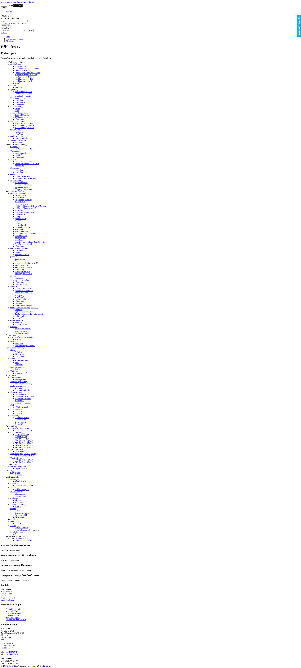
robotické (18, 303)
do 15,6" (18, 524)
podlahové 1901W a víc (24, 291)
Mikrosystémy (20, 380)
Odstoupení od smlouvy (14, 613)
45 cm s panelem (21, 183)
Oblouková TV (20, 420)
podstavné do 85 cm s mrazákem (27, 68)
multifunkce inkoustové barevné (27, 530)
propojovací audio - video (24, 485)
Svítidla (13, 509)
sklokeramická (20, 153)
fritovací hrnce (20, 195)
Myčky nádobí (15, 106)
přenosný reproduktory (23, 384)
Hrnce (12, 350)
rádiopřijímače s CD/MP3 (24, 397)
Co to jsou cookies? (13, 615)
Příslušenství (19, 475)
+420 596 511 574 (8, 598)
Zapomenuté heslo (8, 23)
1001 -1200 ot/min (22, 115)
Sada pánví (19, 365)
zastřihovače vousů (22, 255)
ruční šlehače (20, 214)
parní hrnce (19, 240)
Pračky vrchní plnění (18, 113)
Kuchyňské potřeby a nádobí (21, 337)
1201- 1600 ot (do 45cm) (24, 126)
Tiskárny (13, 526)
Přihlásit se (6, 16)
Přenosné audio (16, 392)
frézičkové (19, 253)
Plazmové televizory (17, 449)
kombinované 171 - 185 (24, 79)
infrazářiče (19, 318)
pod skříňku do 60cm (23, 176)
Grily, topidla (15, 473)
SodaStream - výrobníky (24, 244)
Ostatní (17, 369)
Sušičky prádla (15, 130)
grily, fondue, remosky (23, 200)
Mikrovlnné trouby (17, 98)
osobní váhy (19, 269)
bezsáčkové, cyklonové (23, 293)
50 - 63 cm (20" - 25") (23, 430)
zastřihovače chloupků (23, 267)
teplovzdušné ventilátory (24, 312)
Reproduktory (15, 409)
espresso (13, 327)
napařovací (19, 278)
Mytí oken (19, 344)
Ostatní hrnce (20, 356)
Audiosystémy (15, 377)
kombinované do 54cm (23, 94)
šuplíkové (18, 87)
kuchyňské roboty (21, 210)
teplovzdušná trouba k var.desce (27, 164)
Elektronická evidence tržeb (16, 620)
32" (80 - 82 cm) (21, 437)
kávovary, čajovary (22, 204)
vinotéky (18, 83)
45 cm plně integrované (23, 185)
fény (16, 261)
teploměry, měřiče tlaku (23, 274)
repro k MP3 (19, 413)
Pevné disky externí (17, 532)
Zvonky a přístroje (17, 504)
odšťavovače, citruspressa (24, 212)
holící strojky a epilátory (19, 248)
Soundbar (18, 411)
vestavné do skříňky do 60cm (26, 178)
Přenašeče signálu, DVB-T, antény (23, 454)
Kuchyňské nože (21, 373)
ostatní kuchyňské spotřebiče (25, 234)
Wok (17, 363)
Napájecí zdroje (16, 492)
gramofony (19, 388)
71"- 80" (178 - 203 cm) (24, 447)
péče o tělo (14, 257)
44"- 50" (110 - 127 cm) (24, 441)
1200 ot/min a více (22, 117)
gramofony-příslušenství (24, 390)
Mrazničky (14, 85)
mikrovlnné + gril (21, 102)
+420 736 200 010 (11, 654)
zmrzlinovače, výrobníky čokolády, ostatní (30, 242)
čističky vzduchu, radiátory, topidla (23, 308)
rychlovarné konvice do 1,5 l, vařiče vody (30, 206)
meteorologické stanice (23, 540)
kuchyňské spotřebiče (18, 193)
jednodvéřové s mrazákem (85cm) (27, 73)
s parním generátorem (23, 280)
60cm (17, 111)
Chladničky (14, 64)
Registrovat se (21, 23)
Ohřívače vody (15, 136)
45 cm (17, 109)
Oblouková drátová (22, 418)
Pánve (12, 358)
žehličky (13, 276)
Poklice (18, 339)
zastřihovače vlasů (22, 265)
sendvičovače (20, 202)
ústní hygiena (20, 259)
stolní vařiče (19, 229)
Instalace (13, 488)
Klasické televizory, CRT (19, 428)
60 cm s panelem (21, 187)
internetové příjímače (23, 403)
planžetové (19, 250)
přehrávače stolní (21, 407)
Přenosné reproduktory (18, 382)
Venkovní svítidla (21, 515)
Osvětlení (13, 479)
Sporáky (13, 90)
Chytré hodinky (21, 468)
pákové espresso (21, 331)
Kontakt (9, 12)
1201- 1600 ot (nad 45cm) (24, 128)
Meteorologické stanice (19, 538)
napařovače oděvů (22, 284)
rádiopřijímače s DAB (23, 399)
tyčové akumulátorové (23, 305)
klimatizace (19, 142)
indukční (18, 155)
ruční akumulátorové (22, 299)
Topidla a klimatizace (18, 140)
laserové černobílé (21, 528)
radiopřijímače (20, 394)
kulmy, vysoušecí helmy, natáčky (27, 263)
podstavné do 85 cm (22, 66)
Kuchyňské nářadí (17, 367)
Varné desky (15, 151)
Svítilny (13, 498)
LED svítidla (20, 517)
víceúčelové (19, 297)
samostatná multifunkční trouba (26, 162)
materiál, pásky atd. (22, 490)
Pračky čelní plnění (17, 121)
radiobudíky (19, 401)
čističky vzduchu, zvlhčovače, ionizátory (30, 314)
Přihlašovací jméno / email (10, 18)
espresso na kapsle (22, 333)
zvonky (18, 507)
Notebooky (14, 521)
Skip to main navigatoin (25, 2)
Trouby (13, 159)
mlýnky (18, 221)
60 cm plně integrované (23, 189)
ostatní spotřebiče (16, 320)
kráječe (17, 223)
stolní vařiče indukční (23, 231)
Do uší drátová (20, 422)
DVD (12, 405)
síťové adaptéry (21, 494)
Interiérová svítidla (22, 513)
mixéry (17, 217)
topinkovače (19, 198)
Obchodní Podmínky (13, 609)
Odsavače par (15, 174)
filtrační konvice (21, 236)
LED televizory (16, 432)
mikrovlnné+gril (21, 172)
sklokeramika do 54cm (23, 92)
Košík (4, 33)
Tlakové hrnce (20, 354)
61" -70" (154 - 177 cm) (24, 445)
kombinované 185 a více (24, 81)
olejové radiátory (21, 316)
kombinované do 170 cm (24, 77)
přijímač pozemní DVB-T (24, 456)
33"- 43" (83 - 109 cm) (23, 439)
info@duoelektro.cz (8, 600)
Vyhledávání (6, 28)
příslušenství (19, 104)
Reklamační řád (11, 611)
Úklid (12, 341)
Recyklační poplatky (13, 618)
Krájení (13, 371)
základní (18, 500)
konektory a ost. (21, 496)
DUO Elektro (12, 666)
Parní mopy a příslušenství (25, 346)
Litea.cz (48, 666)
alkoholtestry (20, 322)
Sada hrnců (19, 352)
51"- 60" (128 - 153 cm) (24, 443)
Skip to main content (8, 2)
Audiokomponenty (17, 386)
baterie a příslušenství (23, 138)
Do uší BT (19, 424)
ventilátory (19, 310)
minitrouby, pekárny (22, 227)
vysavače (13, 286)
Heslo (3, 21)
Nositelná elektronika (18, 466)
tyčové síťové (20, 295)
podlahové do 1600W (23, 289)
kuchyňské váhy (21, 225)
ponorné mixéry (21, 219)
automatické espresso (23, 329)
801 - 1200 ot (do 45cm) (24, 123)
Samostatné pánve (21, 361)
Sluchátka (14, 416)
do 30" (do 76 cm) (22, 435)
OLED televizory (16, 458)
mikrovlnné (19, 100)
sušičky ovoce (20, 238)
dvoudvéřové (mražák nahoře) (26, 75)
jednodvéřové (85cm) (23, 71)
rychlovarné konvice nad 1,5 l (26, 208)
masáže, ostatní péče (22, 272)
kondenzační (19, 132)
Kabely (13, 483)
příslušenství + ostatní (23, 96)
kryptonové (19, 502)
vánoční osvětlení (21, 481)
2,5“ (16, 534)
